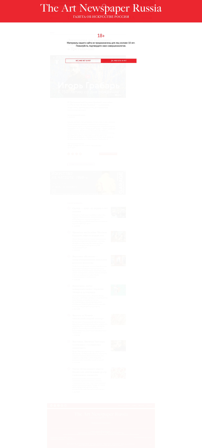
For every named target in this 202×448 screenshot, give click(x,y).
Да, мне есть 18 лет (118, 61)
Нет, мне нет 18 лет (83, 61)
